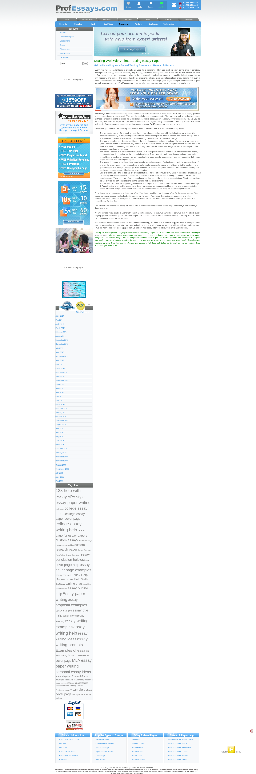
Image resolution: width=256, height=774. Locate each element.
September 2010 (62, 421)
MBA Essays (100, 760)
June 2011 (59, 392)
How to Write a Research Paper (180, 739)
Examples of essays (72, 650)
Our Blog (62, 743)
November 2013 (61, 344)
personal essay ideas (73, 672)
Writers (138, 24)
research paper (63, 676)
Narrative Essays (102, 748)
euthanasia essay (177, 119)
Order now (123, 24)
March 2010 (60, 445)
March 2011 (60, 405)
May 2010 (59, 437)
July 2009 (59, 473)
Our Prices (108, 24)
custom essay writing (65, 545)
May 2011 (59, 396)
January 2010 (61, 453)
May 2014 (59, 320)
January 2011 (60, 413)
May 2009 (59, 481)
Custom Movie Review (105, 743)
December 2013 (61, 340)
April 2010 (59, 441)
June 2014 (59, 316)
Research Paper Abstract (178, 756)
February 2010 (61, 449)
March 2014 (60, 328)
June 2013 (59, 352)
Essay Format (137, 748)
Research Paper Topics (177, 760)
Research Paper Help (74, 680)
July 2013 (59, 348)
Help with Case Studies (68, 756)
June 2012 (59, 360)
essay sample (64, 610)
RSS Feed (63, 760)
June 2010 (59, 433)
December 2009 (61, 457)
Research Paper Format (177, 743)
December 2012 (61, 356)
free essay (61, 655)
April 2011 (59, 400)
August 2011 (60, 384)
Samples (78, 24)
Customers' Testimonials (69, 739)
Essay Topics (137, 756)
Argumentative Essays (104, 752)
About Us (63, 24)
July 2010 (59, 429)
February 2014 (61, 332)
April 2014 (59, 324)
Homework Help (138, 743)
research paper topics (77, 683)
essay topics (69, 615)
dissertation (76, 555)
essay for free (63, 575)
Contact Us (153, 24)
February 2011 (61, 409)
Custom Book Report (67, 752)
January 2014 (61, 336)
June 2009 (59, 477)
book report (60, 509)
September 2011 (62, 380)
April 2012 (59, 364)
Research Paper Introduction (179, 748)
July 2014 (80, 312)
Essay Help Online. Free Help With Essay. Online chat (72, 579)
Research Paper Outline (178, 752)
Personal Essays (102, 739)
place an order (101, 235)
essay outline (61, 589)
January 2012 (61, 376)
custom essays (84, 540)
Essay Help (136, 739)
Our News (63, 748)
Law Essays (100, 756)
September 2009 (62, 469)
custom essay (66, 540)
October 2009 (60, 465)
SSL (89, 304)
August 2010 (60, 425)
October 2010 (60, 417)
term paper (76, 695)
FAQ (93, 24)
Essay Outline (137, 752)
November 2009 (61, 461)
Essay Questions (138, 760)
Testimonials (168, 24)
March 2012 (60, 368)
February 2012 (61, 372)
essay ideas (87, 584)
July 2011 (59, 388)
